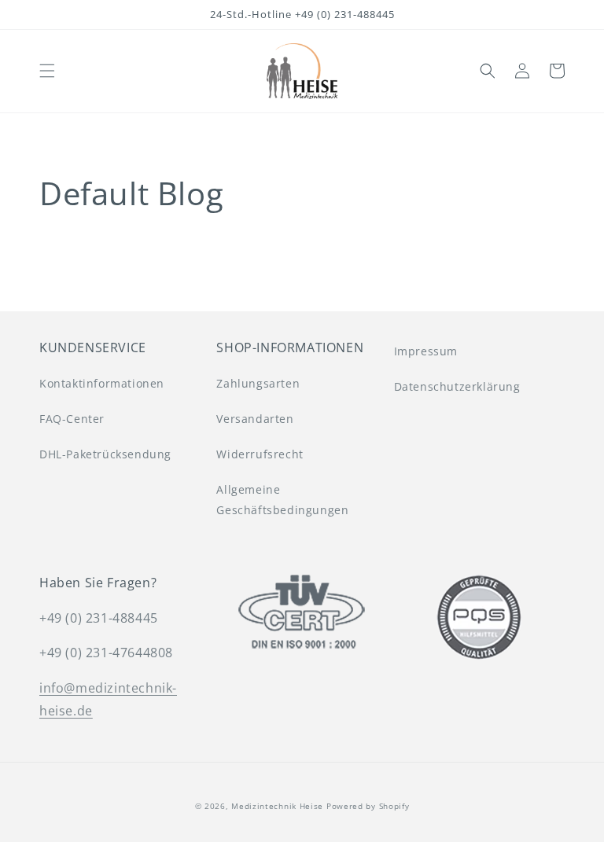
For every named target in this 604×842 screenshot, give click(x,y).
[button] (47, 70)
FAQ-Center (72, 418)
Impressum (426, 351)
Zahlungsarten (258, 383)
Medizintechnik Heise (277, 805)
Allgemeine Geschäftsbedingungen (282, 499)
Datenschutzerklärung (457, 386)
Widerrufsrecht (259, 454)
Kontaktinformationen (101, 383)
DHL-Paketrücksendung (105, 454)
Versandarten (254, 418)
